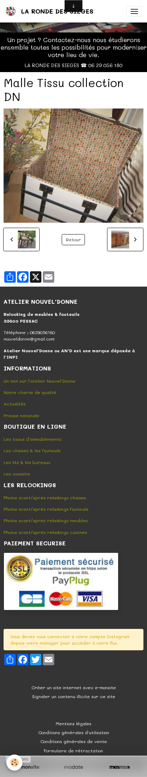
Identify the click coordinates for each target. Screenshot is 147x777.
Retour (73, 239)
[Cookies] (14, 763)
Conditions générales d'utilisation (73, 732)
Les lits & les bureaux (27, 462)
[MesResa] (120, 767)
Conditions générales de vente (73, 741)
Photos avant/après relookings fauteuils (46, 509)
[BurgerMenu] (134, 11)
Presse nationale (21, 415)
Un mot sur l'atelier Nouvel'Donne (39, 381)
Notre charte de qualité (30, 392)
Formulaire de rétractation (73, 750)
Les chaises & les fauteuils (32, 450)
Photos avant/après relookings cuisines (45, 532)
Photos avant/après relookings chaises (45, 497)
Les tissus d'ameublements (32, 439)
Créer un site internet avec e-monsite (73, 687)
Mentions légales (73, 723)
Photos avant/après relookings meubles (46, 520)
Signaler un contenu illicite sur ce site (73, 696)
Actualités (15, 404)
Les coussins (17, 473)
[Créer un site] (27, 767)
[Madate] (73, 767)
